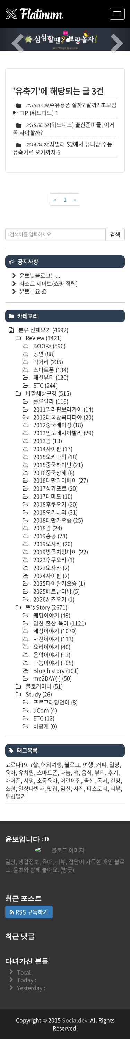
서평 (29, 780)
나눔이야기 (52, 662)
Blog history (55, 670)
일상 (114, 764)
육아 (10, 772)
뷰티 (100, 772)
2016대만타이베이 (60, 480)
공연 (43, 353)
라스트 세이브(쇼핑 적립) (48, 283)
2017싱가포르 (55, 488)
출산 (89, 780)
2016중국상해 (53, 472)
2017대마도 (52, 496)
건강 (115, 780)
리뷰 (115, 788)
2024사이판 (50, 575)
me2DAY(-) (52, 678)
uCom (44, 710)
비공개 (44, 726)
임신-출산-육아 (59, 623)
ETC (45, 385)
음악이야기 (51, 654)
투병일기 (15, 796)
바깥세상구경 (47, 393)
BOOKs (49, 345)
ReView (43, 338)
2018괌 (47, 527)
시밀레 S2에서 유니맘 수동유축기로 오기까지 (62, 148)
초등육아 (47, 780)
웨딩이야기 (51, 615)
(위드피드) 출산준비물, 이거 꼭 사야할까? (63, 128)
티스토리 (97, 788)
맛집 (52, 788)
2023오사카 (50, 567)
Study (38, 694)
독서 (102, 780)
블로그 (72, 764)
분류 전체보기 (42, 330)
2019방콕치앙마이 (60, 551)
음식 (86, 772)
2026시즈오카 (53, 599)
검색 (115, 234)
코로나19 (16, 764)
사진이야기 (52, 638)
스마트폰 (50, 369)
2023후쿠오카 (53, 559)
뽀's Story (45, 607)
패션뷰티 (50, 377)
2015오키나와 (55, 456)
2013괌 (47, 440)
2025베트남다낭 (56, 591)
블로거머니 (43, 686)
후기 (113, 772)
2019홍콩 (49, 535)
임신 (65, 788)
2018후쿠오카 (55, 504)
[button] (9, 39)
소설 (10, 788)
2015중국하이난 (57, 464)
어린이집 (70, 780)
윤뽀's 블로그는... (39, 275)
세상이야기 (54, 630)
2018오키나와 (55, 512)
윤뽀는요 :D (33, 291)
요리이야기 (51, 646)
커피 (101, 764)
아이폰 (13, 780)
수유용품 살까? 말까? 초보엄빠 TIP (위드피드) (64, 109)
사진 (78, 788)
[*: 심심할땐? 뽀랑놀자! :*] (34, 14)
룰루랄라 (50, 401)
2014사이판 (52, 448)
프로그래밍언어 (55, 702)
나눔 (65, 772)
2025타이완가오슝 (58, 583)
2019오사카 (52, 543)
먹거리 (47, 361)
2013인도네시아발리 (62, 432)
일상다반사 (31, 788)
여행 (88, 764)
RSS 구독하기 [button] (31, 912)
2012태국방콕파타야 (62, 417)
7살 (34, 764)
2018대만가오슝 (57, 520)
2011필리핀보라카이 (62, 409)
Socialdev (74, 1020)
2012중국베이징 (57, 425)
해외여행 (51, 764)
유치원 (26, 772)
